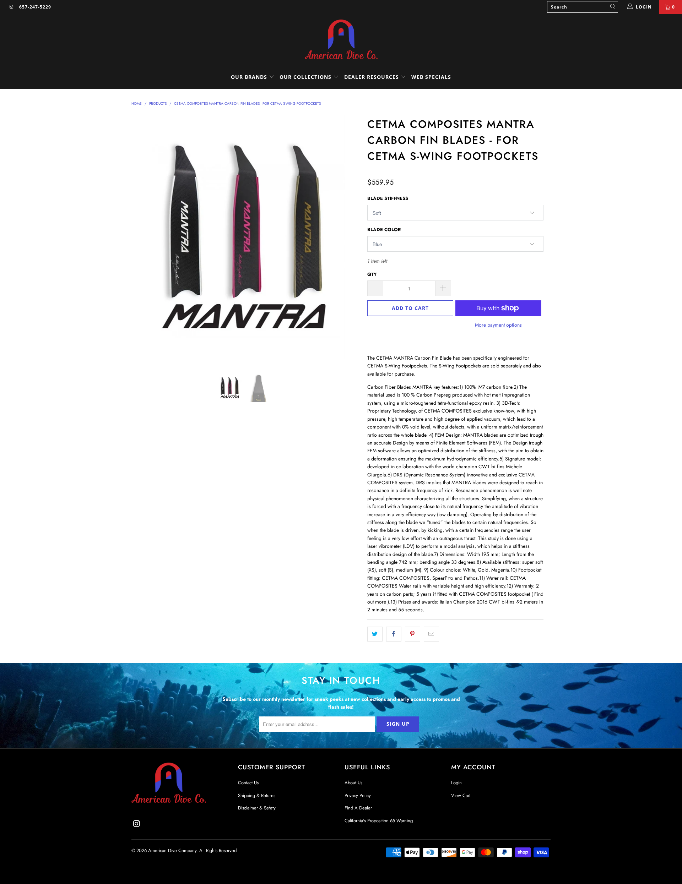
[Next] (348, 239)
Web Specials (431, 76)
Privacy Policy (358, 795)
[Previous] (143, 239)
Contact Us (248, 782)
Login (456, 782)
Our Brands (250, 76)
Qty (372, 274)
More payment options (498, 324)
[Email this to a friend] (431, 634)
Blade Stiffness (387, 198)
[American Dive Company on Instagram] (11, 7)
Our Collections (305, 76)
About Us (353, 782)
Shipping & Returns (256, 795)
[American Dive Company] (341, 39)
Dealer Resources (372, 76)
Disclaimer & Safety (257, 807)
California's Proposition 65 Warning (379, 820)
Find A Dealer (358, 807)
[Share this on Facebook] (393, 634)
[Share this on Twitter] (375, 634)
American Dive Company (172, 850)
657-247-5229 (35, 7)
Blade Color (384, 229)
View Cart (460, 795)
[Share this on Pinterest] (412, 634)
